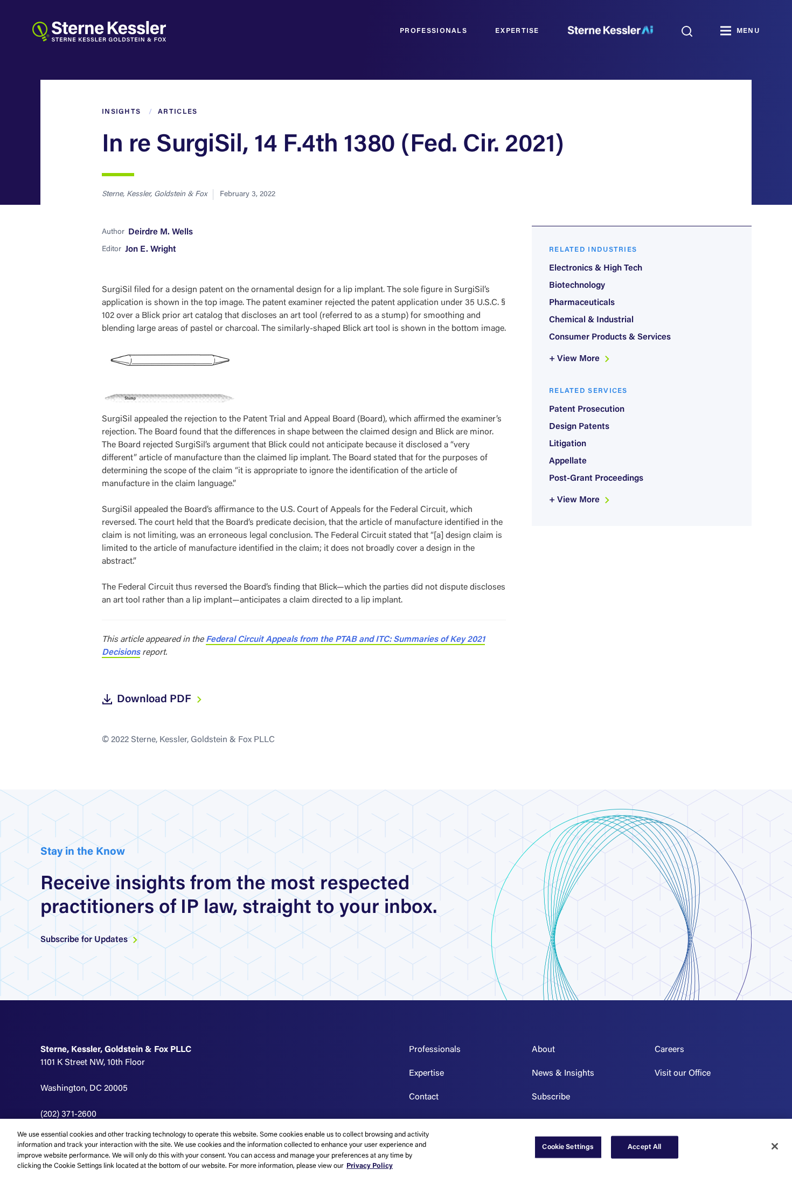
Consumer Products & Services (610, 337)
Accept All (644, 1147)
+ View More (575, 359)
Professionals (433, 30)
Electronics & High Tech (595, 268)
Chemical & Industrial (591, 320)
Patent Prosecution (586, 409)
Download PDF (155, 699)
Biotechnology (577, 285)
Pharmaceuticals (582, 303)
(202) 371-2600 (68, 1114)
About (543, 1050)
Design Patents (579, 427)
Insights (121, 111)
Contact (424, 1097)
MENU (748, 30)
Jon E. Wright (150, 249)
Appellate (568, 461)
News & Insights (563, 1073)
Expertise (517, 30)
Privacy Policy (369, 1165)
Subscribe (551, 1097)
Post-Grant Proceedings (596, 478)
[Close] (775, 1146)
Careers (669, 1050)
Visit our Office (683, 1073)
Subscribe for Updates (85, 940)
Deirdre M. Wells (160, 232)
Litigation (567, 444)
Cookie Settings (568, 1147)
